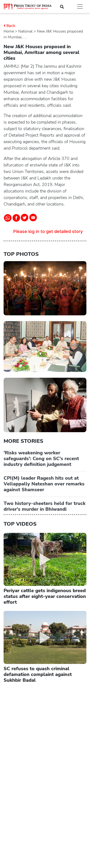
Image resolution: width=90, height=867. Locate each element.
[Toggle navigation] (79, 6)
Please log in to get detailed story (48, 231)
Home (9, 31)
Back (10, 25)
